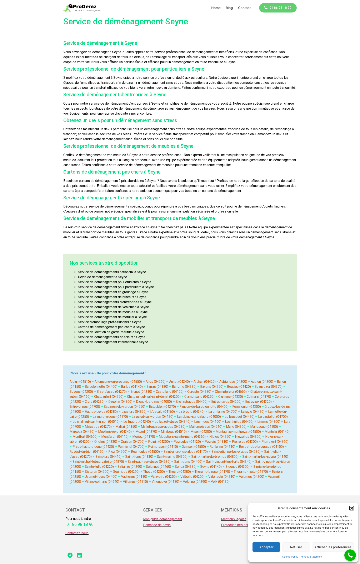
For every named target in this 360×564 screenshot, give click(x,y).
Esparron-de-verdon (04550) (124, 407)
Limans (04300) (268, 422)
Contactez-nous (77, 533)
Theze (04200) (154, 472)
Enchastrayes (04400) (192, 402)
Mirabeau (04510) (174, 432)
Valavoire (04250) (164, 477)
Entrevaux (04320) (258, 402)
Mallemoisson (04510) (205, 427)
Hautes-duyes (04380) (101, 412)
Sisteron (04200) (97, 472)
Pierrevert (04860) (274, 442)
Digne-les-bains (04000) (154, 402)
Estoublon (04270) (162, 407)
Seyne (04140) (211, 467)
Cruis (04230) (95, 402)
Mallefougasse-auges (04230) (163, 427)
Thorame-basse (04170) (212, 472)
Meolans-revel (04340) (115, 432)
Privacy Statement (311, 556)
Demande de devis (157, 525)
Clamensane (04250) (199, 397)
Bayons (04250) (211, 387)
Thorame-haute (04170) (251, 472)
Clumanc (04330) (230, 397)
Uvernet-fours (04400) (101, 477)
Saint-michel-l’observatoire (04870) (98, 462)
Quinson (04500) (194, 447)
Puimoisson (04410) (163, 447)
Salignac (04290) (130, 467)
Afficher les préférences (332, 547)
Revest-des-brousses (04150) (261, 447)
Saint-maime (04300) (172, 457)
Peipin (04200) (159, 442)
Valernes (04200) (251, 477)
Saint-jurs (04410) (108, 457)
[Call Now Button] (350, 555)
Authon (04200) (262, 382)
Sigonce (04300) (237, 467)
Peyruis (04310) (216, 442)
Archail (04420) (205, 382)
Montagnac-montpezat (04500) (238, 432)
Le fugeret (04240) (137, 422)
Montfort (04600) (85, 437)
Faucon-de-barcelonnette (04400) (204, 407)
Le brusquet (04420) (239, 417)
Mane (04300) (236, 427)
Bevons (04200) (81, 392)
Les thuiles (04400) (239, 422)
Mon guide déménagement (162, 519)
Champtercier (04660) (231, 392)
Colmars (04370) (259, 397)
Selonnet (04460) (158, 467)
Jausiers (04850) (133, 412)
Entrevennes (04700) (85, 407)
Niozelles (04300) (248, 437)
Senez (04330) (185, 467)
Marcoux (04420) (82, 432)
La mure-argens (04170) (110, 417)
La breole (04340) (192, 412)
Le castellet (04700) (273, 417)
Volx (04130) (220, 482)
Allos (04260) (155, 382)
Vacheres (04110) (134, 477)
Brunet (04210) (141, 392)
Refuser (296, 547)
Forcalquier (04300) (246, 407)
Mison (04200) (201, 432)
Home (216, 8)
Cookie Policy (290, 556)
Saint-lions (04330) (139, 457)
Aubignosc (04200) (233, 382)
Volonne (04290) (195, 482)
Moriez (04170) (143, 437)
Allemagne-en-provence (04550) (118, 382)
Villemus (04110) (135, 482)
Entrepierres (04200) (226, 402)
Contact (244, 8)
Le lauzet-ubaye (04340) (172, 422)
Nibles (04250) (220, 437)
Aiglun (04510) (80, 382)
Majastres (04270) (98, 427)
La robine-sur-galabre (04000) (199, 417)
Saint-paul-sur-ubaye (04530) (149, 462)
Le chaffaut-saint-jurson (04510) (96, 422)
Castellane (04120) (170, 392)
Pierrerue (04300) (245, 442)
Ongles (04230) (105, 442)
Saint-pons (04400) (188, 462)
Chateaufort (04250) (108, 397)
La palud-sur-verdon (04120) (152, 417)
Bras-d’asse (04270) (112, 392)
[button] (352, 508)
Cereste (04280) (199, 392)
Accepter (266, 547)
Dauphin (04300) (120, 402)
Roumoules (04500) (145, 452)
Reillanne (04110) (222, 447)
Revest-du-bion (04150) (87, 452)
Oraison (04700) (132, 442)
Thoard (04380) (180, 472)
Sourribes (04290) (126, 472)
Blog (229, 8)
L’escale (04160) (162, 412)
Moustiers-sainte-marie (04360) (182, 437)
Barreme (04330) (184, 387)
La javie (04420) (252, 412)
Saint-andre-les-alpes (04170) (186, 452)
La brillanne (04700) (222, 412)
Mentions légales (233, 519)
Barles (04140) (132, 387)
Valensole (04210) (221, 477)
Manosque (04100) (264, 427)
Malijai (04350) (126, 427)
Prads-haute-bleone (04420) (93, 447)
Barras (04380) (157, 387)
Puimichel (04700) (131, 447)
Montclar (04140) (277, 432)
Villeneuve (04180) (165, 482)
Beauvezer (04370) (268, 387)
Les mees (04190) (207, 422)
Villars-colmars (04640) (102, 482)
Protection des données (238, 525)
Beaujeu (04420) (239, 387)
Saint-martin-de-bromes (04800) (215, 457)
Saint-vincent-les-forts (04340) (228, 462)
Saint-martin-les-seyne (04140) (265, 457)
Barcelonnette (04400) (101, 387)
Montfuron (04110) (115, 437)
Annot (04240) (179, 382)
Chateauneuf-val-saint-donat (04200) (154, 397)
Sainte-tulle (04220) (99, 467)
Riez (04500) (117, 452)
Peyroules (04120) (187, 442)
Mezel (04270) (146, 432)
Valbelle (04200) (192, 477)
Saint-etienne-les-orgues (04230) (235, 452)
